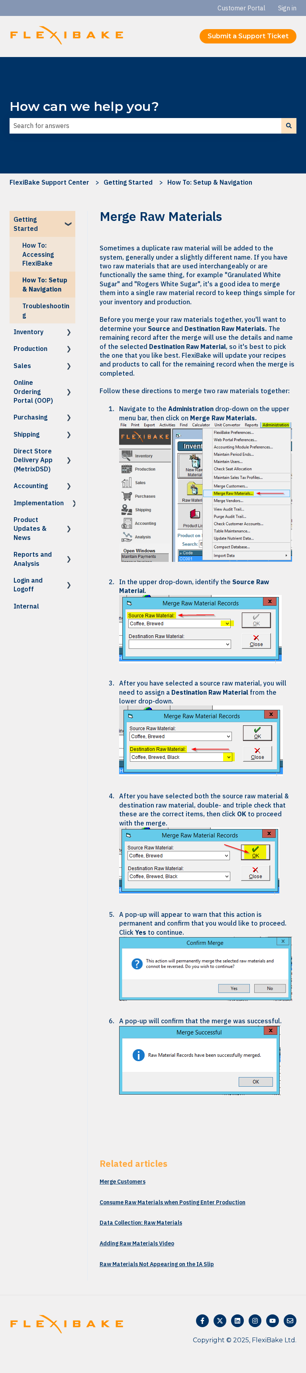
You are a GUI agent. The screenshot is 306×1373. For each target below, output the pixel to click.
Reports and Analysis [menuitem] (33, 558)
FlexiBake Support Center (49, 182)
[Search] (288, 125)
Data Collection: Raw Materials (141, 1222)
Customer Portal (241, 8)
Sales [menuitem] (22, 366)
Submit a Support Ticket (248, 36)
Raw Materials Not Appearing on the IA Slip (157, 1264)
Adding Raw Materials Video (137, 1243)
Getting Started (128, 182)
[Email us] (290, 1320)
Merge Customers (122, 1181)
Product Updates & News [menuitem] (30, 529)
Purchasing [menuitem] (30, 417)
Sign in (287, 8)
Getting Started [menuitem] (26, 223)
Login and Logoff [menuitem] (28, 584)
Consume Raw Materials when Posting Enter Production (172, 1202)
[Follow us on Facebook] (202, 1320)
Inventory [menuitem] (28, 332)
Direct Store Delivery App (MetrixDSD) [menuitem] (33, 460)
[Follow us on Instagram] (255, 1320)
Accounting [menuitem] (31, 486)
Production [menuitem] (30, 349)
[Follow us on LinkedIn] (237, 1320)
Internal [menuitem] (26, 606)
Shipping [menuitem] (26, 434)
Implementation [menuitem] (39, 503)
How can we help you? (84, 106)
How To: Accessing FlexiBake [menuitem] (38, 254)
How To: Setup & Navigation (209, 182)
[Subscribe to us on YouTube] (272, 1320)
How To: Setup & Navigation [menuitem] (44, 284)
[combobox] (145, 125)
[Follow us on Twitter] (220, 1320)
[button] (69, 220)
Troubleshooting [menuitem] (45, 310)
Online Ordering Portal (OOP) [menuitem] (33, 391)
